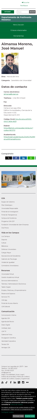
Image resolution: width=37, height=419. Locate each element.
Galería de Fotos (6, 334)
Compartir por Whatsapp (31, 158)
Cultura (3, 243)
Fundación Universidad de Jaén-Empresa (14, 225)
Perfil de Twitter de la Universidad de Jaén (19, 382)
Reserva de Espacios (8, 293)
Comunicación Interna (8, 315)
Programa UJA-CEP (8, 221)
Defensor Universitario (8, 249)
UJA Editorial (5, 306)
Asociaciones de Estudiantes (10, 256)
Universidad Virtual (7, 274)
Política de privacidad (8, 376)
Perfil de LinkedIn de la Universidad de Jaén (15, 382)
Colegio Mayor (6, 252)
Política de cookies (23, 376)
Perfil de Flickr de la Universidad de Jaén (27, 382)
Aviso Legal (20, 374)
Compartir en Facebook (16, 158)
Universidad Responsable (9, 208)
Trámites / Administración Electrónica (13, 284)
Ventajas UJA (5, 347)
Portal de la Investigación (9, 212)
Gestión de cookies (7, 378)
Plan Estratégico (6, 205)
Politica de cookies (16, 404)
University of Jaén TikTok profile (6, 382)
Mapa (3, 374)
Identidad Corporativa (8, 341)
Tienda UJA (5, 344)
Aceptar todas (29, 416)
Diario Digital (5, 325)
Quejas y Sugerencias (22, 378)
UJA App (4, 300)
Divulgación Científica (8, 338)
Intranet (7, 12)
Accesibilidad (10, 374)
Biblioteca (4, 246)
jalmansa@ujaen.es (11, 94)
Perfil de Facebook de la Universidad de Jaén (10, 382)
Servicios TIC (5, 297)
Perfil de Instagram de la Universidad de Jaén (23, 382)
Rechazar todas (18, 416)
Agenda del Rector (7, 321)
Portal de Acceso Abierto (9, 303)
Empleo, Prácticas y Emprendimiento (13, 290)
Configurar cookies (7, 412)
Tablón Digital (5, 287)
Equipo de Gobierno (8, 202)
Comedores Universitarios (9, 265)
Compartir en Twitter (8, 158)
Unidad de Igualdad (7, 262)
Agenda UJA (5, 318)
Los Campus (5, 236)
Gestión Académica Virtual (10, 277)
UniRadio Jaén (6, 328)
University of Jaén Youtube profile (2, 382)
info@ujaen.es (6, 372)
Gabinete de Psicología (9, 259)
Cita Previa (5, 228)
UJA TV (3, 331)
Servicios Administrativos (9, 280)
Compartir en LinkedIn (23, 158)
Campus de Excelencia (8, 218)
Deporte (4, 240)
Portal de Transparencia (9, 215)
